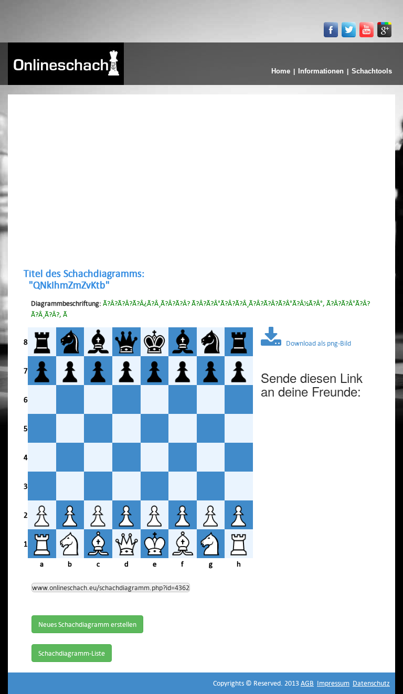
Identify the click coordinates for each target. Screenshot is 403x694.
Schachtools (372, 71)
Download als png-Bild (316, 343)
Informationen (321, 71)
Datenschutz (371, 683)
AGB (307, 683)
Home (280, 71)
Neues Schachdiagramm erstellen (87, 624)
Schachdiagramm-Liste (71, 653)
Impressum (333, 683)
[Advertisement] (201, 181)
